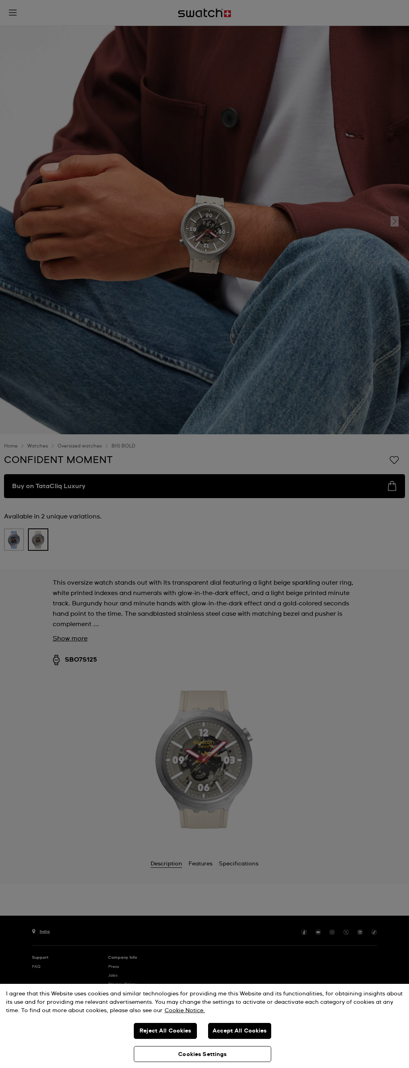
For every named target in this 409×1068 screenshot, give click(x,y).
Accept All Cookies (239, 1031)
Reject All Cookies (165, 1031)
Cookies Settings (202, 1054)
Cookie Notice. (185, 1010)
